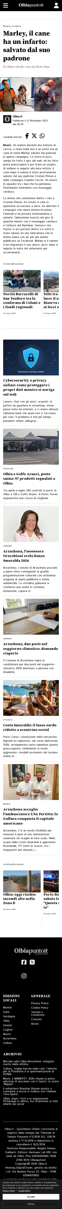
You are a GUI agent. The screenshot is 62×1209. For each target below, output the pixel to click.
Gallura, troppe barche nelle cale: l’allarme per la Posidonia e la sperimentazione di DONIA (30, 1071)
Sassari (7, 1025)
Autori (35, 1024)
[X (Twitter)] (32, 962)
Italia (6, 1012)
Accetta (31, 1197)
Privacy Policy (39, 1003)
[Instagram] (24, 976)
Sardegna (9, 1016)
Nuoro (7, 1034)
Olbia (6, 1021)
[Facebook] (24, 962)
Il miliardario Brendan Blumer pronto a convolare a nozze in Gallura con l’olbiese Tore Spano (29, 1091)
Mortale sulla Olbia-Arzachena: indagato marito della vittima (28, 1063)
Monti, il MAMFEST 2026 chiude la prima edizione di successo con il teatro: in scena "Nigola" (31, 1081)
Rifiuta (31, 1204)
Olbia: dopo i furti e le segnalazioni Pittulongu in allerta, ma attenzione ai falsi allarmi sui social (30, 1101)
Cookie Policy (39, 1008)
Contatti (36, 1019)
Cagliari (8, 1030)
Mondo (7, 1008)
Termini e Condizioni (37, 1013)
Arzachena (9, 1039)
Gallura (7, 1043)
